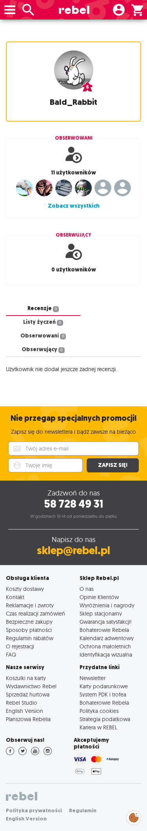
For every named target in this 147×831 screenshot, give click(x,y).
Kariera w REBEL (98, 727)
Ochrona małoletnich (105, 646)
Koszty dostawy (25, 588)
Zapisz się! (112, 465)
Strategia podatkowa (105, 719)
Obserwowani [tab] (42, 335)
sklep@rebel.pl (73, 550)
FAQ (11, 654)
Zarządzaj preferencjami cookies (133, 816)
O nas (87, 588)
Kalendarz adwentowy (107, 638)
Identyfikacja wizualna (106, 654)
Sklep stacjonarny (101, 613)
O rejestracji (20, 646)
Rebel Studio (21, 702)
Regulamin (82, 810)
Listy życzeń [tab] (42, 322)
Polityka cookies (99, 710)
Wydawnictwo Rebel (31, 686)
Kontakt (15, 597)
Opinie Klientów (99, 597)
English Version (24, 710)
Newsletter (92, 678)
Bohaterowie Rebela (104, 629)
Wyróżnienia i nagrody (107, 605)
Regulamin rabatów (29, 638)
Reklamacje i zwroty (30, 605)
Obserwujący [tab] (42, 349)
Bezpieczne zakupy (29, 621)
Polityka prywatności (34, 810)
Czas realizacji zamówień (35, 613)
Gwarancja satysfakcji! (106, 621)
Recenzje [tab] (42, 308)
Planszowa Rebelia (28, 719)
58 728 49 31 (73, 504)
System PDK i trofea (103, 694)
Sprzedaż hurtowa (27, 694)
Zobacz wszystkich (74, 206)
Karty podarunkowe (104, 686)
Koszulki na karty (26, 678)
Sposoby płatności (29, 629)
